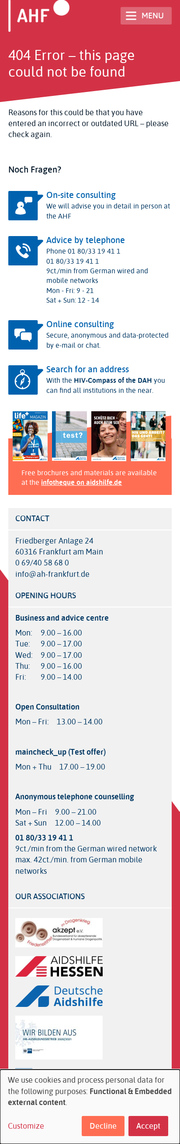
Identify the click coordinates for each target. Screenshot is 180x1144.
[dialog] (90, 1107)
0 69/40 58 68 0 (42, 563)
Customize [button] (26, 1126)
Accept (148, 1126)
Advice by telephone (85, 240)
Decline (103, 1126)
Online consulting (80, 324)
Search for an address (87, 369)
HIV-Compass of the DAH (113, 380)
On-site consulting (81, 195)
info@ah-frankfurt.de (52, 574)
